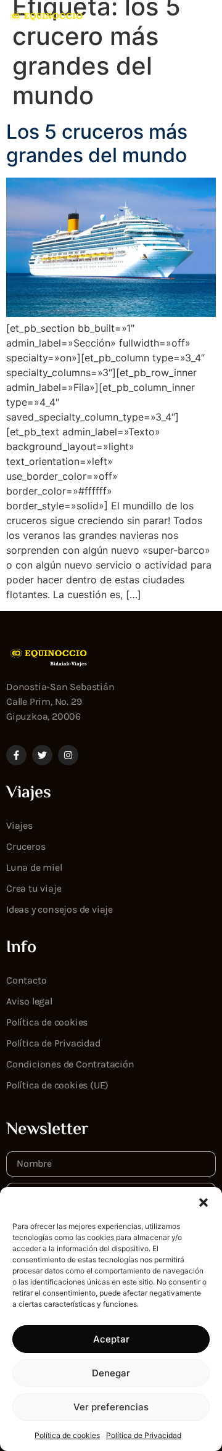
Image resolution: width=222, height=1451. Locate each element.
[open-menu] (206, 19)
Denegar (111, 1373)
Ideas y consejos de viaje (59, 909)
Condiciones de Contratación (70, 1064)
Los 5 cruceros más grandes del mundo (96, 143)
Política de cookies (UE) (57, 1085)
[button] (203, 1202)
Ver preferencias (111, 1407)
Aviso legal (29, 1001)
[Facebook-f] (16, 755)
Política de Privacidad (143, 1435)
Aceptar (111, 1339)
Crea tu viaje (33, 888)
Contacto (26, 980)
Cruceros (25, 846)
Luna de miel (34, 867)
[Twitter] (42, 755)
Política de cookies (67, 1435)
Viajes (19, 825)
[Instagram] (68, 755)
